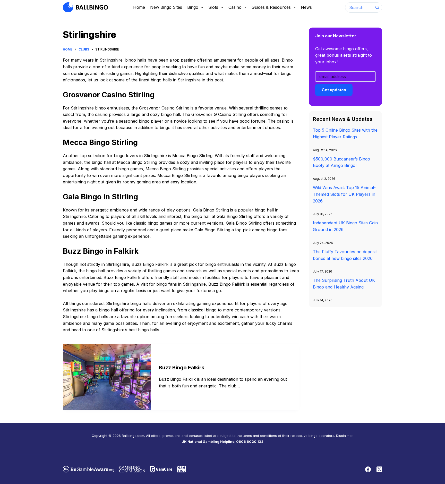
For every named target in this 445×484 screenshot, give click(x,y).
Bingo (192, 7)
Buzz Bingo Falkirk (181, 367)
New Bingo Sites (166, 7)
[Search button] (377, 7)
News (306, 7)
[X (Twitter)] (379, 469)
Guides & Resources (271, 7)
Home (139, 7)
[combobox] (358, 7)
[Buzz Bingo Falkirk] (107, 377)
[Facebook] (368, 469)
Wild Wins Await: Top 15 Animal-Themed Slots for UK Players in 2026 (344, 194)
